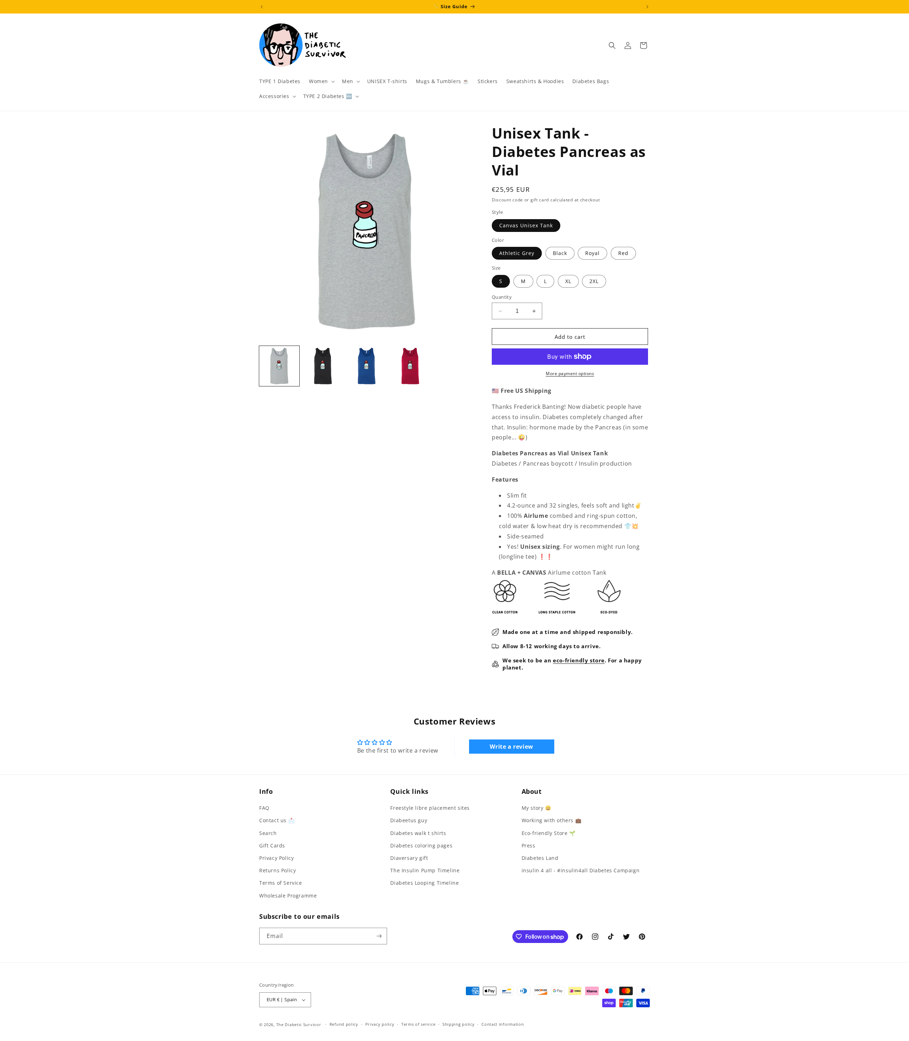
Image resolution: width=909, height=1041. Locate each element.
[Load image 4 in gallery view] (410, 366)
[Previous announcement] (262, 6)
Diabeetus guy (408, 820)
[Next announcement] (647, 6)
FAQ (264, 807)
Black (560, 253)
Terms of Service (280, 882)
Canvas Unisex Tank (526, 225)
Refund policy (344, 1024)
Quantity (502, 297)
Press (528, 845)
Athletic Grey (516, 253)
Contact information (502, 1024)
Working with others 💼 (552, 820)
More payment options (570, 373)
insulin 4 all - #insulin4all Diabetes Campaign (581, 870)
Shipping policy (458, 1024)
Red (623, 253)
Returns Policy (277, 870)
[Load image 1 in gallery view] (279, 366)
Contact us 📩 (276, 820)
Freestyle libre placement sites (430, 807)
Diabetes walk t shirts (418, 833)
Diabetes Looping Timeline (424, 882)
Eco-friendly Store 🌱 (549, 833)
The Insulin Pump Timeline (424, 870)
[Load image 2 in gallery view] (323, 366)
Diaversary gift (409, 858)
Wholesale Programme (288, 895)
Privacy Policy (276, 858)
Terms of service (418, 1024)
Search (268, 833)
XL (568, 281)
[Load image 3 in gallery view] (367, 366)
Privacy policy (379, 1024)
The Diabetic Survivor (298, 1024)
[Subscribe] (379, 936)
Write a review (511, 746)
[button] (321, 81)
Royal (592, 253)
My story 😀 (536, 807)
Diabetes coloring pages (421, 845)
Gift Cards (272, 845)
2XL (594, 281)
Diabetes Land (540, 858)
